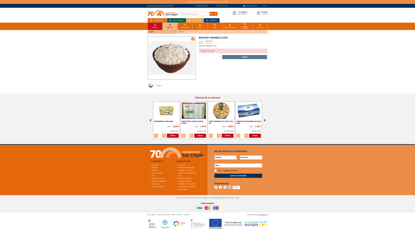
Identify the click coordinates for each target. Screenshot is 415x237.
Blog (180, 176)
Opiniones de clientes (185, 170)
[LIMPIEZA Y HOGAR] (230, 26)
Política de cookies (176, 214)
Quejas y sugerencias (159, 181)
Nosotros (155, 165)
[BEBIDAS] (200, 26)
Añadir (245, 57)
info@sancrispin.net (251, 6)
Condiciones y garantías (187, 186)
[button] (150, 120)
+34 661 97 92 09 (202, 6)
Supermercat (158, 20)
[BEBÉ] (214, 26)
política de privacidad (230, 170)
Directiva (155, 170)
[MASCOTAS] (260, 26)
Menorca (213, 20)
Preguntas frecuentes (186, 167)
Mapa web (187, 214)
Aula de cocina (157, 173)
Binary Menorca (262, 214)
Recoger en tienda (184, 181)
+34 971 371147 (222, 6)
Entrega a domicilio (185, 178)
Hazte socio (156, 184)
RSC (153, 176)
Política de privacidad (163, 214)
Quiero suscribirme (238, 176)
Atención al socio (158, 178)
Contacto (181, 165)
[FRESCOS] (170, 26)
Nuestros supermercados (187, 173)
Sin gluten (196, 20)
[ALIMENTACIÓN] (185, 26)
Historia (155, 167)
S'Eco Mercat (178, 20)
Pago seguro (183, 189)
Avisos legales (152, 214)
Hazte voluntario (158, 186)
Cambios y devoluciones (186, 184)
